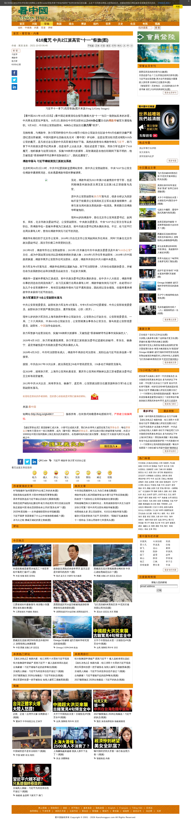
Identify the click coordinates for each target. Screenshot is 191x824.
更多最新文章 (170, 362)
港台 (71, 23)
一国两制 (174, 488)
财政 (150, 498)
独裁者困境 (120, 721)
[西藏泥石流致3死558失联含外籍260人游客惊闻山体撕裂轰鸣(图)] (31, 617)
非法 (27, 755)
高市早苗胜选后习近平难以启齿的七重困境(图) (36, 499)
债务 (174, 491)
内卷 (108, 758)
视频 (157, 23)
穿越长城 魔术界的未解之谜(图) (153, 341)
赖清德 (170, 479)
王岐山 (164, 479)
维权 (158, 504)
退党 (170, 476)
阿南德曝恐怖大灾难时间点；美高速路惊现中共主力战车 (102, 503)
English (111, 808)
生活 (132, 23)
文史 (120, 23)
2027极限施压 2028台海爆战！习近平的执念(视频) (38, 675)
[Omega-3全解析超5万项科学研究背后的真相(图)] (72, 617)
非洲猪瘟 (165, 501)
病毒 (140, 466)
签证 (149, 516)
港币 (174, 495)
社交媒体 (146, 491)
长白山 (141, 510)
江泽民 (141, 485)
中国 (42, 325)
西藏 (99, 576)
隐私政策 (100, 808)
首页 (22, 23)
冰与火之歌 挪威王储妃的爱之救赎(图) (32, 520)
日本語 (149, 808)
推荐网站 (34, 811)
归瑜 (168, 544)
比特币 (149, 495)
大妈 (150, 501)
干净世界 (46, 811)
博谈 (83, 23)
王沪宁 (175, 482)
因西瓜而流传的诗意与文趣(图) (153, 72)
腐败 (149, 488)
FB (152, 491)
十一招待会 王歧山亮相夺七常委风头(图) (95, 520)
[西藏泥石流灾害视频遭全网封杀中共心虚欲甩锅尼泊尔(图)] (112, 546)
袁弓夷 (160, 472)
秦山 (142, 558)
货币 (155, 495)
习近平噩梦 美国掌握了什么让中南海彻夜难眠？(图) (38, 516)
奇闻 (145, 23)
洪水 (155, 472)
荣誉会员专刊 (147, 66)
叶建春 (29, 612)
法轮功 (141, 507)
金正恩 (158, 479)
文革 (150, 529)
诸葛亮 (172, 523)
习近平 (14, 54)
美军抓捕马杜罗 (146, 156)
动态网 (149, 811)
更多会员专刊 (170, 92)
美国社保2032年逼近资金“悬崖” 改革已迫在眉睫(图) (167, 188)
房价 (155, 501)
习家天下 (34, 795)
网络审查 (148, 507)
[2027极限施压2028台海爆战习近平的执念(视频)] (112, 691)
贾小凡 (143, 544)
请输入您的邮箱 (159, 582)
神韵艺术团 (60, 811)
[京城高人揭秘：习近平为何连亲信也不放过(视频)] (31, 765)
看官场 (26, 33)
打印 (114, 46)
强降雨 (104, 647)
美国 (59, 23)
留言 (108, 46)
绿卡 (162, 516)
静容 (155, 558)
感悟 (157, 526)
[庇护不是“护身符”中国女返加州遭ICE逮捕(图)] (147, 270)
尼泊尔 (119, 576)
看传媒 (116, 811)
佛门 (40, 795)
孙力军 (14, 61)
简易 (168, 541)
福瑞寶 (126, 811)
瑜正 (142, 561)
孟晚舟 (141, 482)
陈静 (155, 551)
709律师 (164, 504)
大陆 (34, 23)
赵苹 (168, 555)
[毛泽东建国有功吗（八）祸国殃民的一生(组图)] (147, 307)
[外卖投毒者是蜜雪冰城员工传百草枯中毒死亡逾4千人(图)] (31, 546)
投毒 (22, 576)
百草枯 (32, 576)
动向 (20, 27)
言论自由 (142, 513)
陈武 (58, 576)
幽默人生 (146, 526)
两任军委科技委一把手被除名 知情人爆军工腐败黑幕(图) (41, 679)
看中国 (34, 13)
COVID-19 (147, 466)
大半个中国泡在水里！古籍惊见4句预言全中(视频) (167, 200)
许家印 (70, 576)
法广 (140, 491)
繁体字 (19, 721)
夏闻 (168, 548)
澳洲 (147, 520)
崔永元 (147, 485)
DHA (71, 647)
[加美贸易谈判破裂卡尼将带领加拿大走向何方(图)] (147, 222)
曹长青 (156, 565)
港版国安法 (168, 472)
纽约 (95, 23)
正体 (97, 46)
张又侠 (166, 466)
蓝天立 (64, 576)
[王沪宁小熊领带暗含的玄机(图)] (147, 295)
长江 (146, 472)
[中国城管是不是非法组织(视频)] (31, 728)
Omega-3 (60, 647)
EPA (67, 647)
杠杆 (140, 495)
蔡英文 (175, 498)
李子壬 (169, 561)
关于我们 (75, 808)
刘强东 (145, 501)
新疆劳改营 (168, 510)
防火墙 (153, 504)
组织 (32, 755)
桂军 (155, 520)
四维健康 (144, 565)
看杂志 (85, 811)
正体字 (39, 721)
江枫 (155, 561)
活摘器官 (150, 469)
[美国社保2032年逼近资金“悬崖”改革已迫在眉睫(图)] (147, 185)
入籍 (157, 516)
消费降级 (65, 758)
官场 (46, 23)
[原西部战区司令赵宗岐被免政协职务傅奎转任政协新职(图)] (72, 582)
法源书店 (74, 811)
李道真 (156, 544)
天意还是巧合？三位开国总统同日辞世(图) (158, 75)
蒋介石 (171, 520)
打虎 (157, 488)
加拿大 (160, 491)
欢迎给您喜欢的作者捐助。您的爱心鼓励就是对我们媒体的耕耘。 (55, 396)
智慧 (153, 526)
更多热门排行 (170, 404)
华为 (144, 488)
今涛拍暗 (157, 541)
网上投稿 (42, 808)
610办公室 (16, 64)
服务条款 (87, 808)
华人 (159, 513)
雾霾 (140, 504)
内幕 (36, 27)
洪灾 (111, 612)
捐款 (65, 808)
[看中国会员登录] (158, 37)
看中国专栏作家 (149, 536)
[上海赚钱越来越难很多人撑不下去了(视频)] (72, 728)
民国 (151, 520)
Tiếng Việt (137, 808)
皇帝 (167, 523)
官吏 (43, 27)
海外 (171, 516)
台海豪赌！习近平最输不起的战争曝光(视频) (35, 667)
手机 (161, 526)
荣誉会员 (114, 427)
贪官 (173, 485)
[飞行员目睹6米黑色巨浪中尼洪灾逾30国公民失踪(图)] (112, 582)
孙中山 (165, 520)
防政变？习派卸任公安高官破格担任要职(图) (96, 499)
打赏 (103, 46)
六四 (172, 466)
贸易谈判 (167, 482)
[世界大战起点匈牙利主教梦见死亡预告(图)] (147, 258)
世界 (108, 23)
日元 (170, 495)
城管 (23, 755)
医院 (27, 576)
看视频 (95, 811)
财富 (155, 498)
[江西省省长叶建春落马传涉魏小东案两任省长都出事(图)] (31, 582)
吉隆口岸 (105, 576)
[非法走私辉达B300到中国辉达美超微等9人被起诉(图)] (147, 246)
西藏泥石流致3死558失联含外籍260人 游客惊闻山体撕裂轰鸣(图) (167, 237)
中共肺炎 (142, 463)
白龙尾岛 (148, 510)
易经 (140, 526)
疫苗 (150, 472)
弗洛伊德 (142, 479)
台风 (99, 647)
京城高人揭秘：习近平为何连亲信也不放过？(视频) (38, 671)
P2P (176, 501)
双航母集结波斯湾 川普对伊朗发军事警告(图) (35, 495)
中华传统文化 (29, 721)
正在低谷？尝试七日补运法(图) (153, 334)
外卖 (18, 576)
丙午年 (110, 647)
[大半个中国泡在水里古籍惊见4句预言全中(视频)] (112, 617)
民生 (166, 516)
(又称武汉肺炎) (152, 463)
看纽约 (105, 811)
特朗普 (166, 463)
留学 (173, 513)
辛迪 (168, 565)
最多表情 (169, 411)
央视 (155, 513)
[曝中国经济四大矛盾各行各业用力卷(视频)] (112, 728)
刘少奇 (157, 523)
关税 (146, 482)
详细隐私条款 (163, 3)
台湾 (170, 498)
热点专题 (144, 142)
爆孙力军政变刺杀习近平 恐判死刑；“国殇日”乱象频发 (101, 516)
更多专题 (172, 161)
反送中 (168, 485)
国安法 (141, 472)
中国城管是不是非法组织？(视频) (29, 751)
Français (123, 808)
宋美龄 (141, 523)
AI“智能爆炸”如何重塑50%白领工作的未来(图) (35, 490)
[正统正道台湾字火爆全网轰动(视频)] (31, 691)
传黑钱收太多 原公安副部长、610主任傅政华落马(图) (101, 511)
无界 (159, 811)
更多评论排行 (170, 451)
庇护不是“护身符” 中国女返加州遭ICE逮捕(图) (167, 273)
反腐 (153, 488)
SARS (161, 510)
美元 (144, 495)
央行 (170, 491)
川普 (161, 463)
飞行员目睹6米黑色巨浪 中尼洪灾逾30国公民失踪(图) (167, 176)
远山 (155, 548)
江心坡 (155, 510)
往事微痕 (150, 476)
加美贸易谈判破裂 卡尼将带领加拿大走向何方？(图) (167, 225)
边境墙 (151, 482)
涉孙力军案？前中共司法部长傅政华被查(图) (96, 507)
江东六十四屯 (157, 507)
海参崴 (164, 498)
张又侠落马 (144, 152)
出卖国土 (142, 469)
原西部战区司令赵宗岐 (66, 612)
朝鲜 (155, 491)
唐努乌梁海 (168, 507)
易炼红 (35, 612)
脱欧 (166, 491)
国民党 (165, 476)
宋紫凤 (143, 541)
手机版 (91, 46)
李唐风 (169, 551)
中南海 (28, 27)
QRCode (43, 460)
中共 (152, 479)
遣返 (144, 516)
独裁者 (19, 795)
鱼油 (76, 647)
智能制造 (101, 758)
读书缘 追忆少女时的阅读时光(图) (154, 89)
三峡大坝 (162, 469)
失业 (58, 758)
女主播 (149, 513)
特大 (120, 46)
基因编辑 (146, 504)
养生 (155, 529)
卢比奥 (172, 463)
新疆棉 (169, 469)
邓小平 (147, 523)
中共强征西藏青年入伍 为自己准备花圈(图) (96, 490)
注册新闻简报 (147, 577)
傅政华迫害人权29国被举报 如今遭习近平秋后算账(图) (101, 495)
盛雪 (155, 555)
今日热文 (18, 540)
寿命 (146, 529)
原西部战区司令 (83, 612)
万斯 (157, 482)
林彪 (152, 523)
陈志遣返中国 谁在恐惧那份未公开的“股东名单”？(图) (39, 507)
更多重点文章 (170, 319)
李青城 (169, 558)
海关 (140, 516)
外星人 (141, 529)
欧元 (165, 495)
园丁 (142, 555)
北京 (140, 501)
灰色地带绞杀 (107, 721)
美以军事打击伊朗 (147, 148)
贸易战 (154, 466)
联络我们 (55, 808)
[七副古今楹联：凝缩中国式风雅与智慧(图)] (147, 209)
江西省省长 (21, 612)
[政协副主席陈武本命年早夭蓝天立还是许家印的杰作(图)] (72, 546)
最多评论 (148, 411)
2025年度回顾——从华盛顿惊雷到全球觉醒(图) (36, 511)
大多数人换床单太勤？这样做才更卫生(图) (158, 338)
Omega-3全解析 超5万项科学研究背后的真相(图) (167, 285)
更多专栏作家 (170, 570)
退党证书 (137, 811)
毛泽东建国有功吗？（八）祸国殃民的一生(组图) (167, 310)
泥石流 (112, 576)
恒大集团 (77, 576)
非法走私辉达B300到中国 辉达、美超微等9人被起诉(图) (167, 249)
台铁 (156, 469)
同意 (178, 6)
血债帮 (26, 795)
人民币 (160, 495)
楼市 (146, 498)
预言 (99, 721)
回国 (153, 516)
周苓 (142, 551)
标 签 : (16, 50)
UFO (148, 479)
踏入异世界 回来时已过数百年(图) (154, 82)
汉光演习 (142, 476)
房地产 (141, 498)
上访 (170, 504)
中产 (159, 498)
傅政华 (14, 58)
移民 (163, 513)
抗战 (160, 520)
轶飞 (142, 548)
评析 (50, 27)
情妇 (140, 488)
